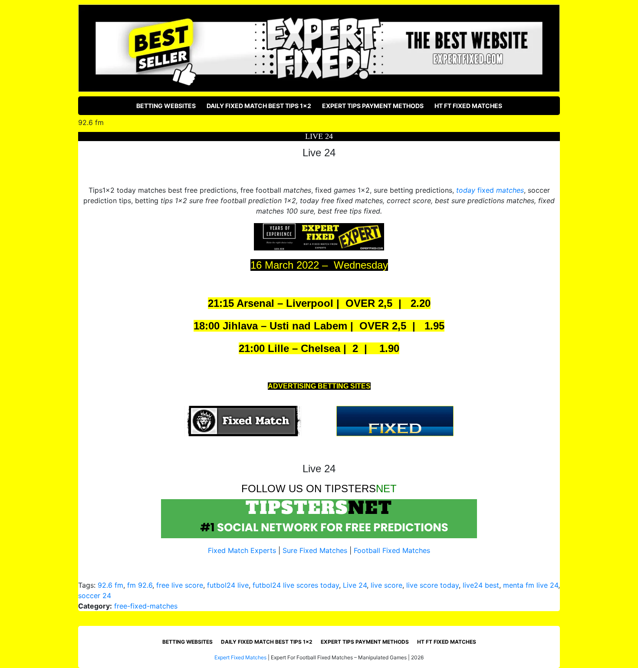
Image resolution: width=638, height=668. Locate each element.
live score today (432, 585)
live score (386, 585)
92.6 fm (110, 585)
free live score (179, 585)
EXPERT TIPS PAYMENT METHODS (373, 105)
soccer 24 (94, 595)
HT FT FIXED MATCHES (468, 105)
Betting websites (166, 105)
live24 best (481, 585)
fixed (490, 190)
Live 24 (355, 585)
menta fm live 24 (530, 585)
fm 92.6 (139, 585)
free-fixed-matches (146, 606)
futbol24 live (228, 585)
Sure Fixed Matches (315, 550)
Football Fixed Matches (392, 550)
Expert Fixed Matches (240, 657)
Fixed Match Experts (242, 550)
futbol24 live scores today (296, 585)
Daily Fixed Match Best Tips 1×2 (259, 105)
